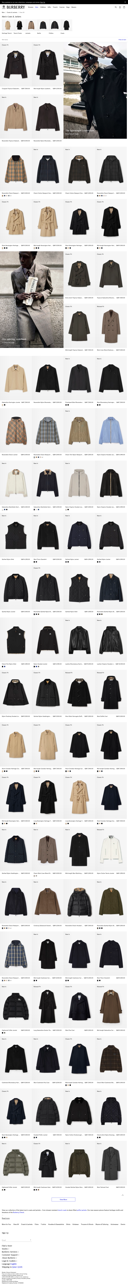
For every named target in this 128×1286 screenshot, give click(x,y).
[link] (3, 12)
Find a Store (7, 1246)
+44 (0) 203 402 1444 (7, 1277)
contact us (17, 1277)
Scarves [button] (62, 7)
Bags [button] (68, 7)
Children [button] (43, 7)
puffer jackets (82, 1210)
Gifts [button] (49, 7)
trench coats (62, 1210)
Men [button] (36, 7)
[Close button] (125, 2)
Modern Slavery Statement (9, 1272)
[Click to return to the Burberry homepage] (16, 7)
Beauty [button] (74, 7)
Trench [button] (55, 7)
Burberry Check (18, 1212)
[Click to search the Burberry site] (116, 7)
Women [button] (30, 7)
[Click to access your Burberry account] (120, 7)
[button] (42, 2)
